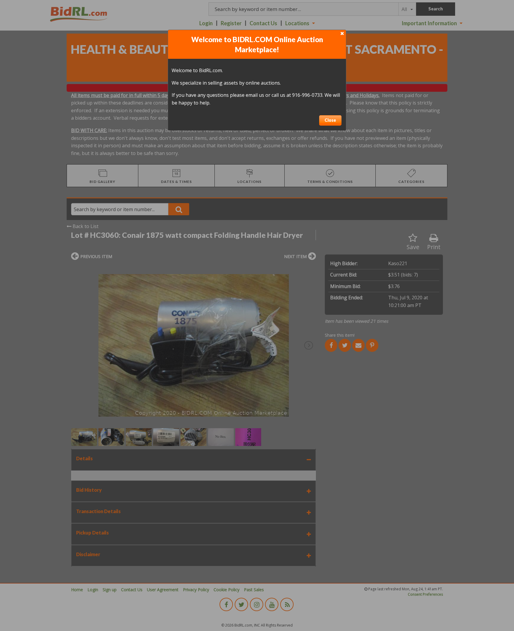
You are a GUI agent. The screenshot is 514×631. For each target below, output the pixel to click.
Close (330, 120)
